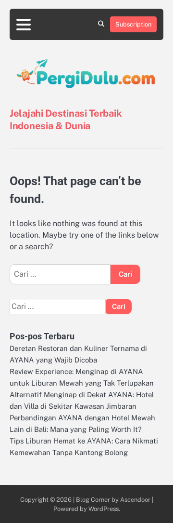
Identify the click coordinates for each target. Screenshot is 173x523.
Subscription (133, 24)
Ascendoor (135, 499)
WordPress (103, 508)
